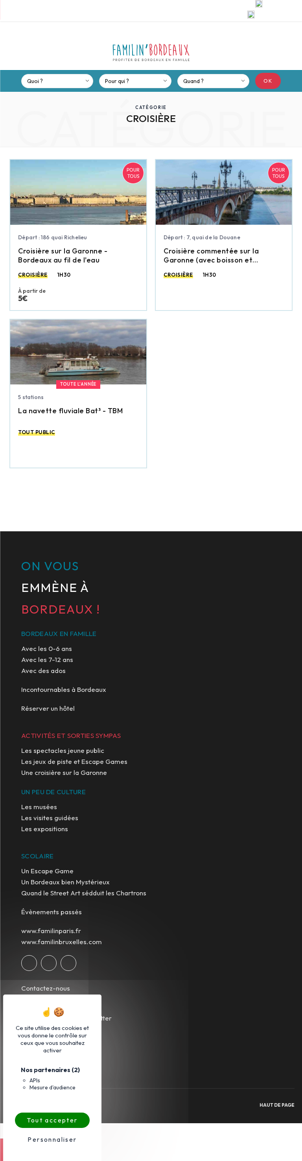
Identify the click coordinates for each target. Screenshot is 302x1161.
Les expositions (44, 829)
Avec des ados (43, 670)
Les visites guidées (49, 817)
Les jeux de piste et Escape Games (74, 761)
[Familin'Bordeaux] (151, 49)
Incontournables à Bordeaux (63, 689)
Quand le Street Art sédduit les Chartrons (83, 893)
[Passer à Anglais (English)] (250, 16)
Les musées (39, 806)
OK (268, 81)
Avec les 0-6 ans (46, 648)
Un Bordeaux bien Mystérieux (65, 882)
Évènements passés (51, 912)
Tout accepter (52, 1120)
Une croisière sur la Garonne (64, 772)
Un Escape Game (47, 871)
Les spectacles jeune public (62, 750)
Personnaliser (52, 1139)
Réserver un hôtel (48, 708)
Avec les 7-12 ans (47, 659)
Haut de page (277, 1105)
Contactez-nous (45, 988)
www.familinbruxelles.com (61, 941)
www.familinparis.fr (51, 930)
